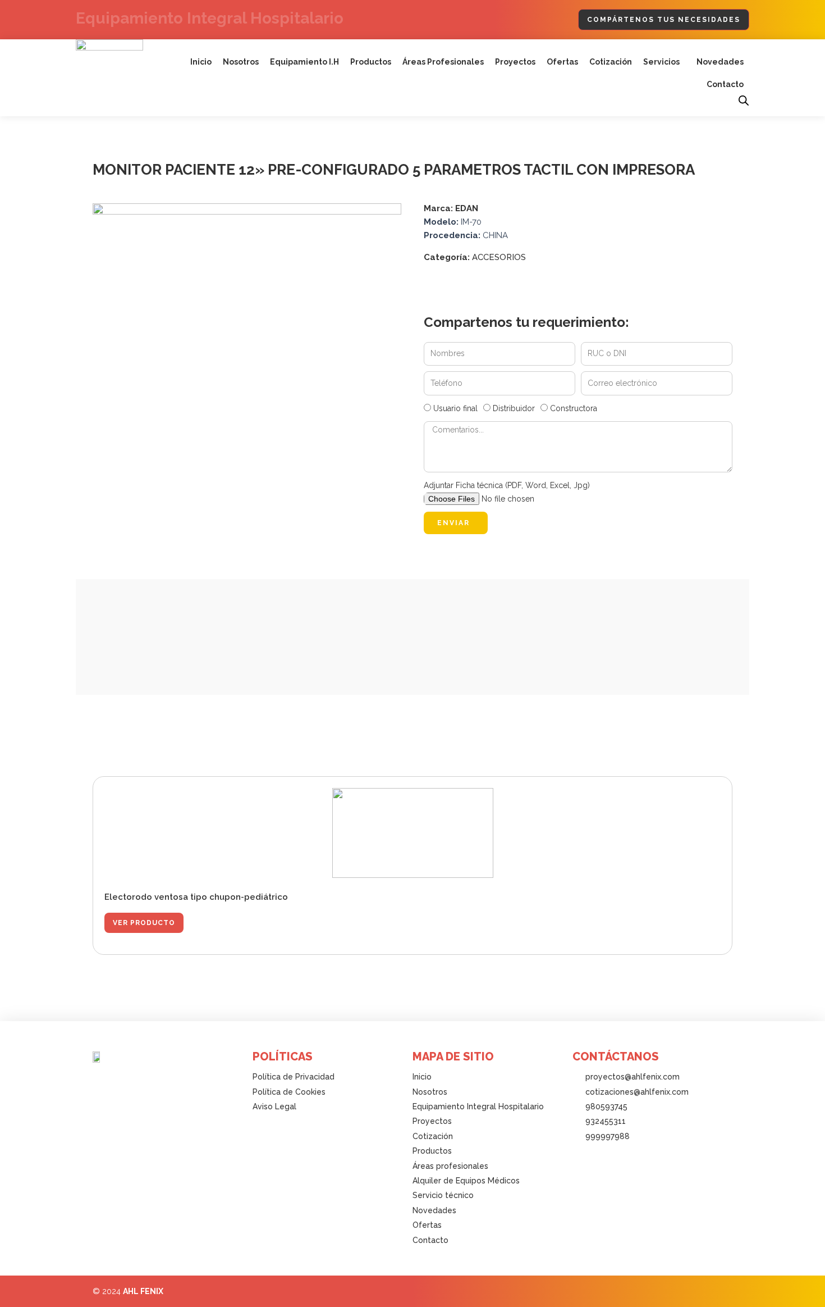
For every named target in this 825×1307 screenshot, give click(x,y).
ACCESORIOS (499, 257)
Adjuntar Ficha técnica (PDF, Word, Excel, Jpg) (507, 485)
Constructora (573, 408)
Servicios (661, 61)
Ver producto (144, 923)
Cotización (610, 61)
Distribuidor (514, 408)
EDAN (466, 208)
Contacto (725, 84)
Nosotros (241, 61)
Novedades (720, 61)
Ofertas (562, 61)
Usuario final (455, 408)
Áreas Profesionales (443, 61)
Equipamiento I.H (304, 61)
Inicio (201, 61)
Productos (370, 61)
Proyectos (515, 61)
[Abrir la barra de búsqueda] (743, 100)
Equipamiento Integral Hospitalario (209, 18)
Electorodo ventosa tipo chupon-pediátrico (196, 897)
